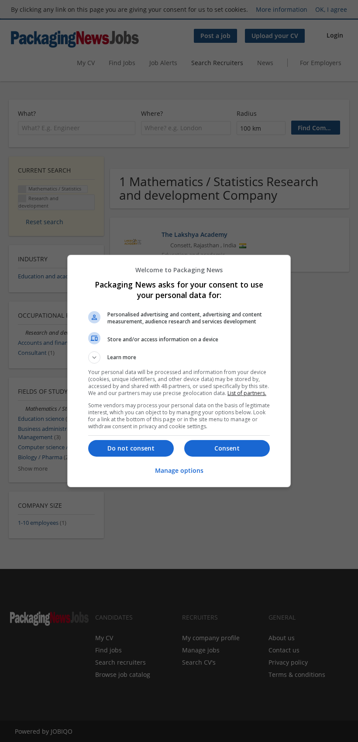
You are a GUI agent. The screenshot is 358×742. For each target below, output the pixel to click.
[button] (179, 357)
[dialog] (179, 371)
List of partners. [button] (246, 393)
